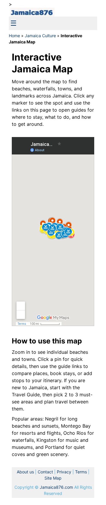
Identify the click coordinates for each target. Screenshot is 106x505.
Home (14, 35)
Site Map (53, 477)
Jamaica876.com (56, 487)
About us (25, 471)
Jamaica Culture (40, 35)
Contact (45, 471)
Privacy (64, 471)
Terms (81, 471)
